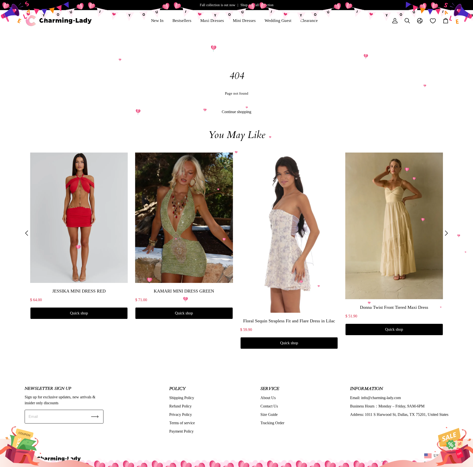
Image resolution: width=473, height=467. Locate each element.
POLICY (177, 388)
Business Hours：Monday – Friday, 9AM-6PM (387, 406)
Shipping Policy (181, 398)
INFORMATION (366, 388)
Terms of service (182, 423)
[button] (27, 233)
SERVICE (269, 388)
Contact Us (269, 406)
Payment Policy (181, 431)
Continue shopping (236, 112)
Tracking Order (272, 423)
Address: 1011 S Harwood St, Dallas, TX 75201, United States (399, 414)
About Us (268, 398)
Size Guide (269, 414)
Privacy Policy (180, 414)
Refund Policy (180, 406)
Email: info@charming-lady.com (375, 398)
